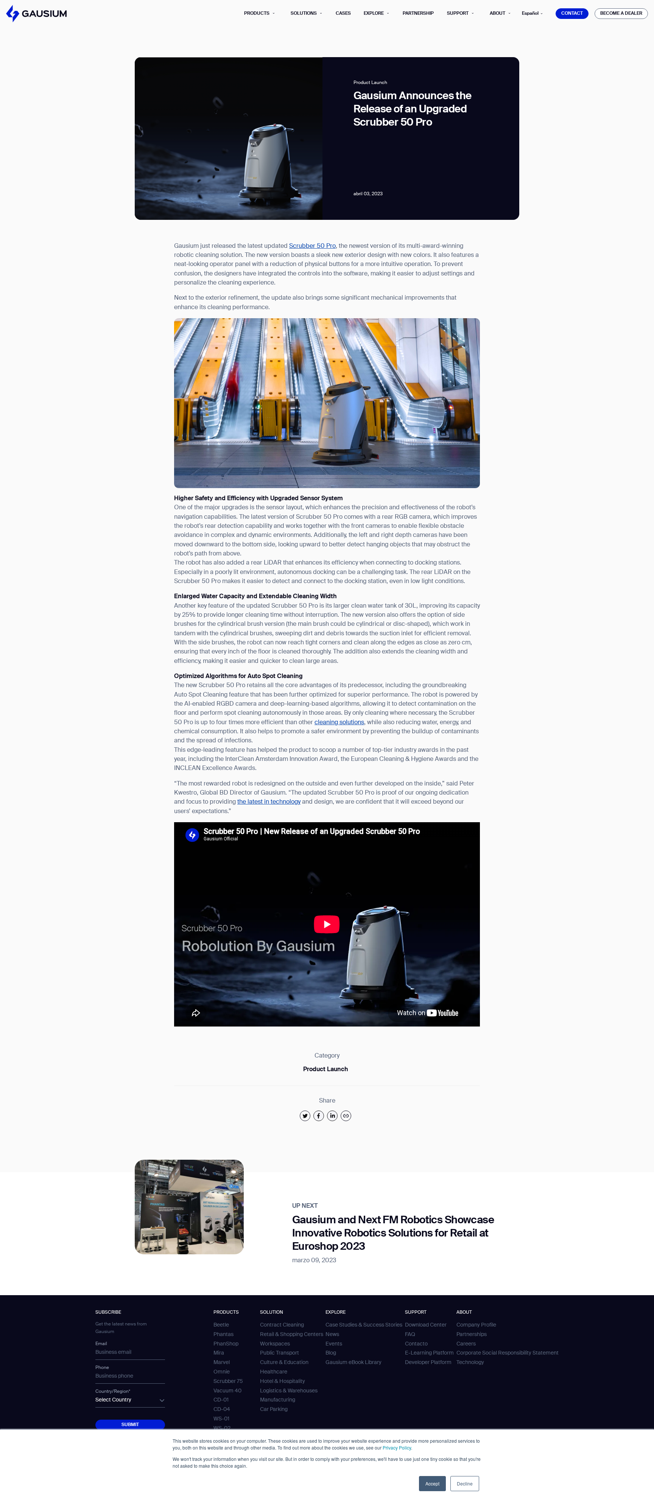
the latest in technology (269, 802)
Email (101, 1344)
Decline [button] (465, 1483)
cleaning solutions (339, 723)
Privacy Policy (397, 1447)
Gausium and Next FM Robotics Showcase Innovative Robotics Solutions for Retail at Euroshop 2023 (393, 1233)
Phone (102, 1368)
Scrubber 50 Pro (312, 246)
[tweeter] (305, 1116)
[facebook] (318, 1116)
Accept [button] (432, 1483)
